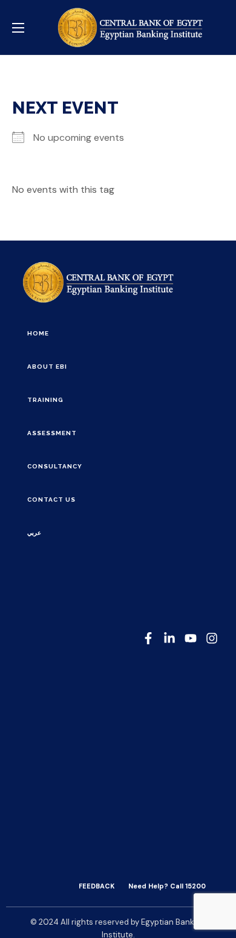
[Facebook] (148, 638)
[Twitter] (191, 638)
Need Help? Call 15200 (167, 886)
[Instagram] (212, 638)
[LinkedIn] (169, 638)
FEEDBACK (96, 886)
